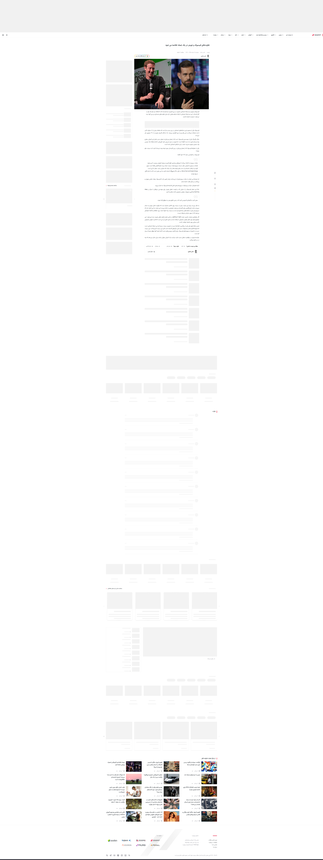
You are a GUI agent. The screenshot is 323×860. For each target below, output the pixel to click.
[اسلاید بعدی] (104, 199)
